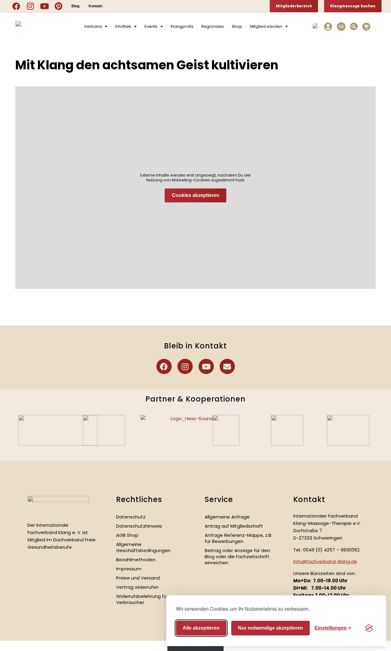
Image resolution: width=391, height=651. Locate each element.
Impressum (128, 569)
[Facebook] (16, 6)
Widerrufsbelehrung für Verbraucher (142, 599)
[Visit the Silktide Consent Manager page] (369, 628)
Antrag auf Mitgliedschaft (234, 526)
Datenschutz (130, 517)
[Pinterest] (58, 6)
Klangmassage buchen (352, 6)
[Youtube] (44, 6)
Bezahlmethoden (135, 559)
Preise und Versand (138, 578)
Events (150, 26)
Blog (75, 6)
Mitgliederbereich (294, 6)
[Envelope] (227, 366)
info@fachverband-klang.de (325, 561)
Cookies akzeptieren (195, 195)
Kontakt (95, 6)
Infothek (123, 26)
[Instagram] (30, 6)
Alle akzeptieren (201, 628)
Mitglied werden (266, 26)
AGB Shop (127, 535)
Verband (93, 26)
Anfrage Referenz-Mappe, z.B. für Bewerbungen (238, 538)
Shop (237, 26)
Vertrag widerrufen (137, 587)
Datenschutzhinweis (139, 526)
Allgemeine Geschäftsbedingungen (143, 547)
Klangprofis (182, 26)
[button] (354, 26)
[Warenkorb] (366, 27)
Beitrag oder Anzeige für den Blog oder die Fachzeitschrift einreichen (237, 556)
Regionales (212, 26)
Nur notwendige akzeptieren (270, 628)
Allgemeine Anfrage (227, 517)
